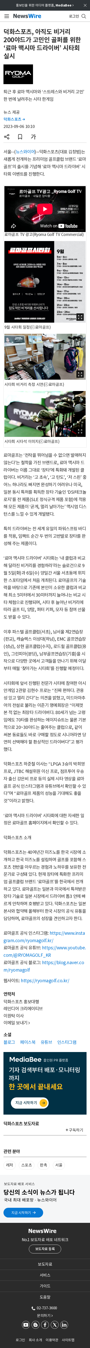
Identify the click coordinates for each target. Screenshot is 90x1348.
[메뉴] (6, 16)
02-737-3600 (47, 1308)
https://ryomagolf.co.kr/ (45, 980)
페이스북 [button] (27, 1042)
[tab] (45, 1264)
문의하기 (45, 1315)
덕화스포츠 (14, 119)
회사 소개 (35, 1340)
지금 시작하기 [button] (21, 1213)
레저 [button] (9, 1165)
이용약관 (52, 1340)
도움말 (45, 1297)
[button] (6, 136)
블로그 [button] (9, 1042)
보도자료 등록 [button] (45, 1249)
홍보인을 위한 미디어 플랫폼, (45, 5)
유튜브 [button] (46, 1042)
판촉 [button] (43, 1165)
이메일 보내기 (16, 1023)
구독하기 (76, 1130)
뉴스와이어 (25, 152)
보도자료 (45, 1264)
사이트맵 (68, 1340)
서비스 (45, 1275)
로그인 (20, 1340)
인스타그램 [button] (66, 1042)
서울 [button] (58, 1165)
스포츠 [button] (26, 1165)
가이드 (45, 1286)
